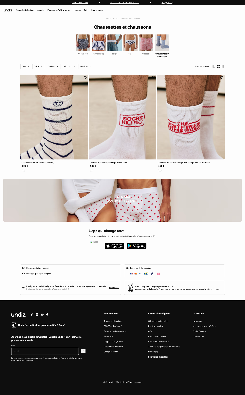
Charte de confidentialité (158, 341)
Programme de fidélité (113, 346)
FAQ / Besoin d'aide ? (113, 326)
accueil (108, 18)
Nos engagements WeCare (204, 326)
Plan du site (153, 351)
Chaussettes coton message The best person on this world (184, 162)
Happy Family (167, 2)
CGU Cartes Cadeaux (157, 336)
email (13, 345)
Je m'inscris (114, 287)
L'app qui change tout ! (113, 341)
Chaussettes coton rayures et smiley (38, 162)
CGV (150, 331)
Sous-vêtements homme (130, 18)
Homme (116, 18)
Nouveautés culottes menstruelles (124, 2)
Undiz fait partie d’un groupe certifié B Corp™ (155, 286)
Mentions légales (155, 326)
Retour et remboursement (115, 331)
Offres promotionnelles (158, 321)
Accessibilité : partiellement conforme (164, 346)
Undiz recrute (198, 336)
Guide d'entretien (200, 331)
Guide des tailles (111, 351)
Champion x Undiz (80, 2)
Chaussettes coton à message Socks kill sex (109, 162)
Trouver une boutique (113, 321)
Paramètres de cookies (158, 357)
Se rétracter (109, 336)
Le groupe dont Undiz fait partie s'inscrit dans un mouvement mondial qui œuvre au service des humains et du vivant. (177, 289)
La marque (197, 321)
